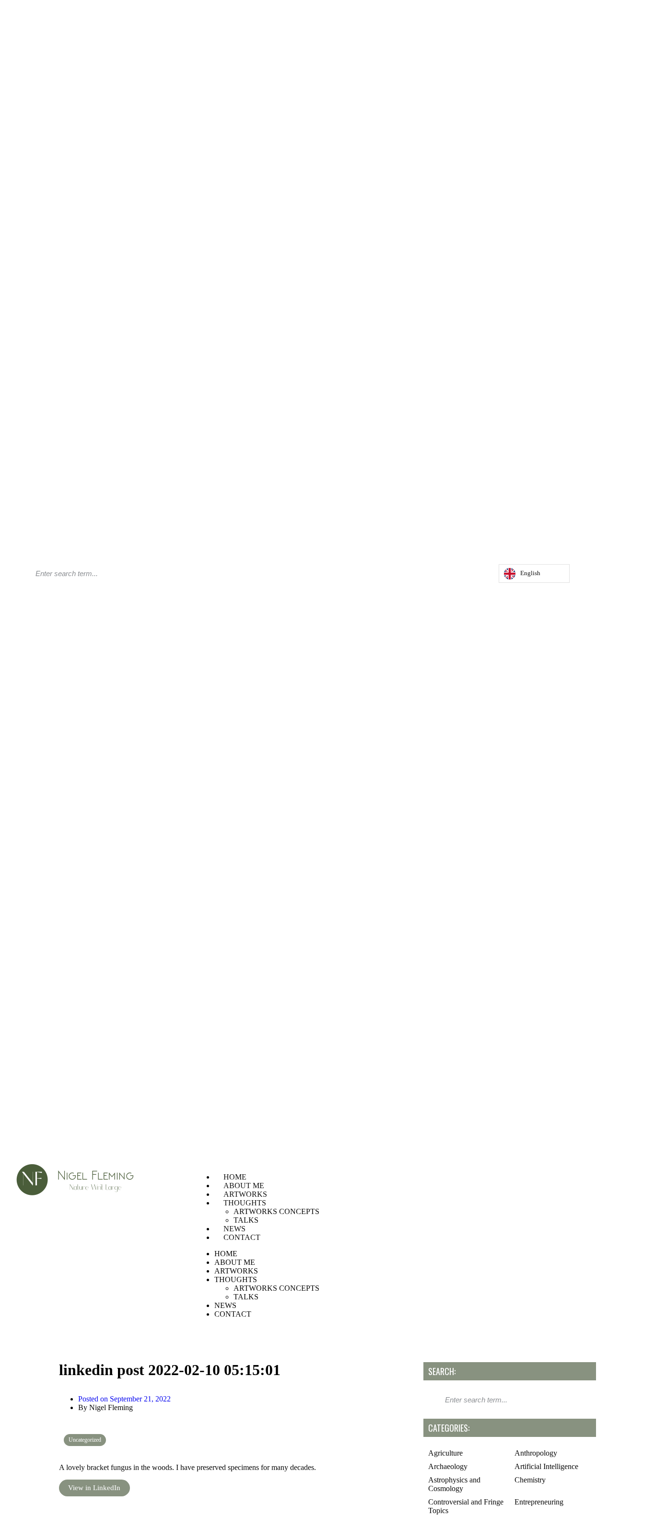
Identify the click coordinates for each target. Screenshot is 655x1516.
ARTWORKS (245, 1194)
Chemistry (530, 1480)
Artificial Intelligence (546, 1466)
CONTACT (241, 1237)
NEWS (234, 1229)
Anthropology (536, 1453)
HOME (234, 1177)
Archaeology (448, 1466)
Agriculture (445, 1453)
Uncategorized (85, 1439)
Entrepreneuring (539, 1502)
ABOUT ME (243, 1185)
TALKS (246, 1220)
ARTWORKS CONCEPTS (276, 1211)
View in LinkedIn (94, 1488)
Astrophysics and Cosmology (454, 1484)
